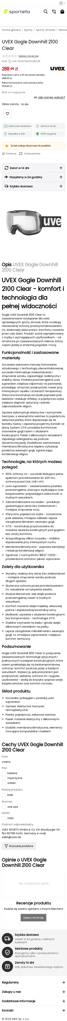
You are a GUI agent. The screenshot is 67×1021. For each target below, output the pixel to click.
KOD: (5, 61)
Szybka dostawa (27, 935)
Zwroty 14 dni (24, 962)
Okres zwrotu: (10, 104)
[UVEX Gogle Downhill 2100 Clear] (33, 223)
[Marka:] (57, 68)
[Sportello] (17, 12)
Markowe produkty (29, 948)
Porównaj (11, 153)
